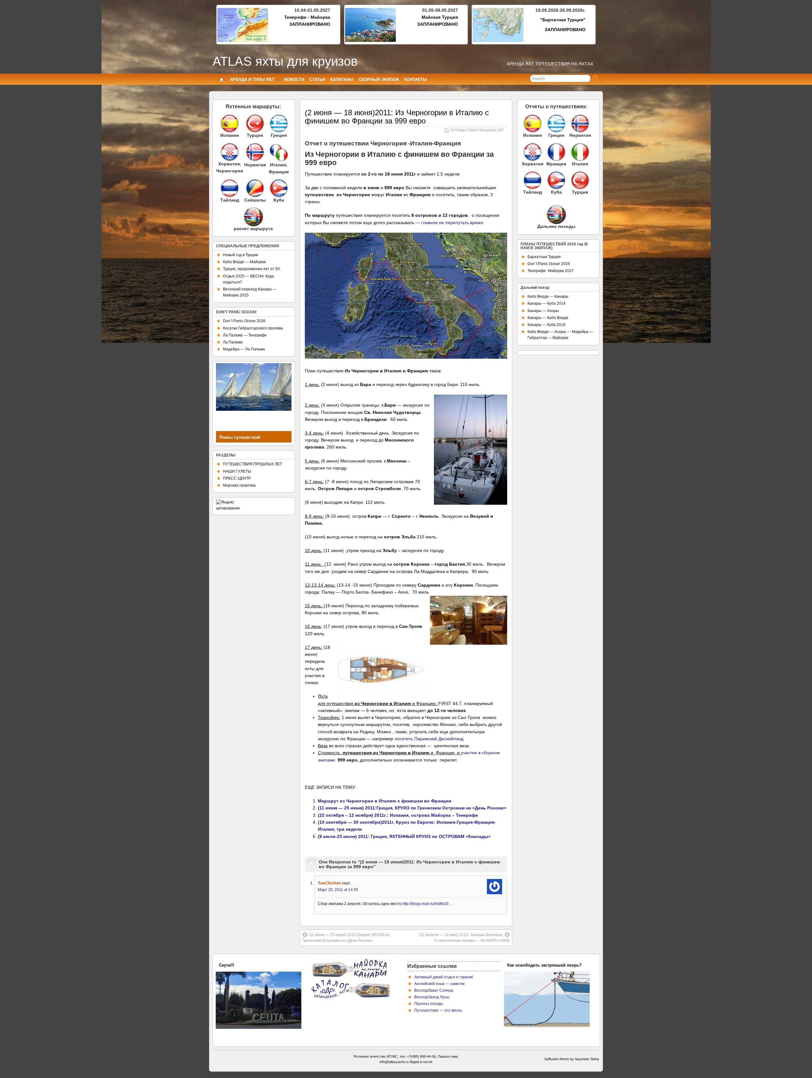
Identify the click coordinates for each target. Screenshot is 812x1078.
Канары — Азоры (543, 311)
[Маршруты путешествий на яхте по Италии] (278, 160)
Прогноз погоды (428, 1003)
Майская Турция (440, 17)
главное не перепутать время (451, 222)
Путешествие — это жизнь (438, 1010)
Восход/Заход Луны (431, 997)
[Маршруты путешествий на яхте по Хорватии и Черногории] (229, 152)
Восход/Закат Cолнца (433, 990)
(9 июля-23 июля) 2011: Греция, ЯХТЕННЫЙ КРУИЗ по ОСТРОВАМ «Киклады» (404, 836)
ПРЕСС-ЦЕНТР (237, 478)
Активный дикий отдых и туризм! (443, 977)
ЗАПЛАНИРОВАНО (309, 24)
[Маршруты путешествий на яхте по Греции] (279, 123)
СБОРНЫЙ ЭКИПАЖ (378, 79)
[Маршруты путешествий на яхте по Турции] (255, 123)
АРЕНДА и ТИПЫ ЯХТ (252, 79)
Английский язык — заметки (439, 984)
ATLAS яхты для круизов (285, 61)
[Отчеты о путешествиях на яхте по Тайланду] (532, 180)
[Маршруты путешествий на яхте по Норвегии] (255, 160)
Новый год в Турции (240, 255)
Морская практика (239, 485)
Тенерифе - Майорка (307, 17)
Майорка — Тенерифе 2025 (246, 965)
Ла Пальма (233, 342)
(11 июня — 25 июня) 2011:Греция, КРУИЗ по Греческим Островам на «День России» (412, 807)
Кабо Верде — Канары (547, 296)
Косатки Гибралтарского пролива (253, 328)
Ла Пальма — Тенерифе (245, 335)
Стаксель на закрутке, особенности (543, 965)
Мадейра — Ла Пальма (244, 349)
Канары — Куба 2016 (546, 325)
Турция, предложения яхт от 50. (252, 269)
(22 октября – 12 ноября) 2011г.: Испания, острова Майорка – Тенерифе (398, 815)
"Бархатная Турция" (563, 19)
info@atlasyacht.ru (394, 1062)
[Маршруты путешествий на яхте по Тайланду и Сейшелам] (229, 188)
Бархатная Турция (544, 257)
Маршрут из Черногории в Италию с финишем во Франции (384, 800)
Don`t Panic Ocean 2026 (244, 321)
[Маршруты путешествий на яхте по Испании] (229, 123)
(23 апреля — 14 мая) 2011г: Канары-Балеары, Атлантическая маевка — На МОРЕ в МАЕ (464, 938)
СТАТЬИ (317, 79)
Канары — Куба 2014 (546, 303)
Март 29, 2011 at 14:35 (338, 890)
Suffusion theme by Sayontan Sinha (571, 1059)
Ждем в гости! (420, 1062)
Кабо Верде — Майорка (244, 262)
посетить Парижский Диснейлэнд (429, 738)
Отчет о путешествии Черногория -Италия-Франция (383, 143)
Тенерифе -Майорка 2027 (550, 271)
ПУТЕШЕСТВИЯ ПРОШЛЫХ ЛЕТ (477, 130)
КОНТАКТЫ (415, 79)
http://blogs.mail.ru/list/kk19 (425, 904)
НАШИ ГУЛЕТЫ (237, 471)
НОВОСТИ (294, 79)
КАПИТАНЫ (341, 79)
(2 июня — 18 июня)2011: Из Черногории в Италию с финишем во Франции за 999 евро (397, 116)
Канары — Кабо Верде (547, 318)
